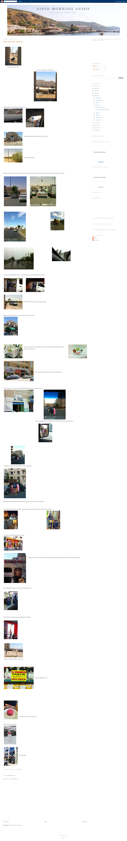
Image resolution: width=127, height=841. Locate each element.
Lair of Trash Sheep (100, 107)
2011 (95, 125)
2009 (95, 130)
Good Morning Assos (63, 8)
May (97, 112)
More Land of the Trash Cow (13, 41)
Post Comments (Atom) (16, 825)
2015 (95, 91)
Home (45, 821)
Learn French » (101, 187)
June (97, 105)
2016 (95, 88)
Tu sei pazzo (96, 240)
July (97, 102)
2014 (95, 93)
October (98, 98)
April (97, 115)
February (98, 117)
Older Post (84, 821)
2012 (95, 123)
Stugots (95, 238)
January (98, 120)
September (98, 100)
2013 (95, 95)
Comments (97, 69)
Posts (95, 66)
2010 (95, 128)
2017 (95, 86)
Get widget (95, 187)
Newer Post (6, 821)
